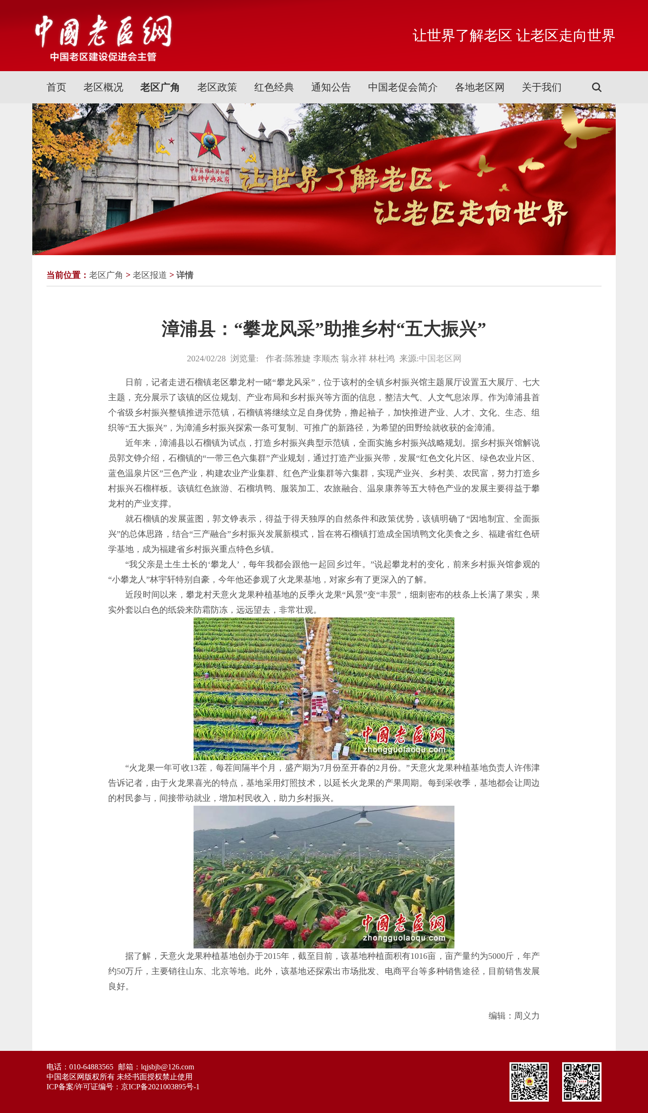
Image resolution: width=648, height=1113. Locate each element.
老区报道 (150, 275)
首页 (56, 87)
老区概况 (103, 87)
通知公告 (331, 87)
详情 (185, 275)
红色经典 (274, 87)
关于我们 (542, 87)
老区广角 (160, 87)
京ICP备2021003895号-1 (160, 1087)
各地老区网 (480, 87)
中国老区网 (440, 358)
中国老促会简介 (403, 87)
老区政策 (217, 87)
